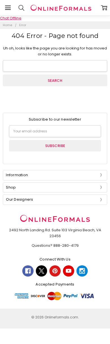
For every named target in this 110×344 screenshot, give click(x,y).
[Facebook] (28, 271)
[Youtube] (68, 271)
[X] (41, 271)
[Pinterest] (55, 271)
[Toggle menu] (8, 7)
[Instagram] (82, 271)
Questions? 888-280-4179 (55, 245)
